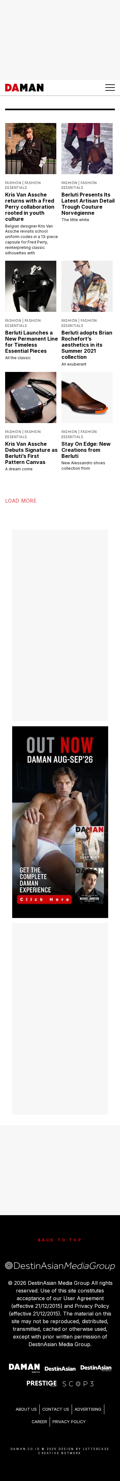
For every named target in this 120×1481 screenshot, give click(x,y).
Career (39, 1421)
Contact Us (55, 1409)
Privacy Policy (69, 1421)
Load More (20, 501)
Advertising (88, 1409)
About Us (26, 1409)
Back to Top (60, 1240)
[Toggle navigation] (110, 87)
